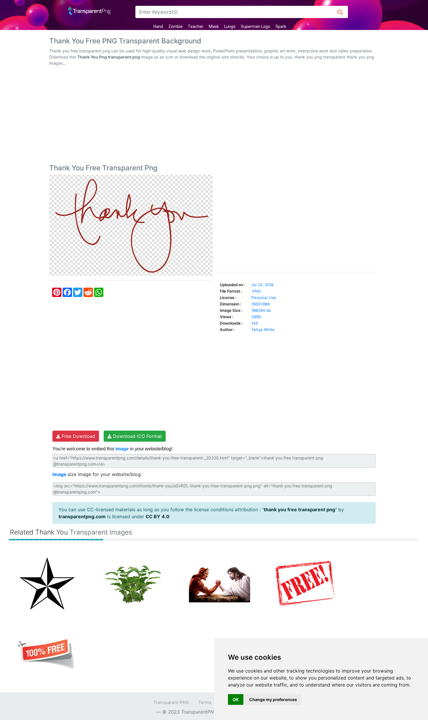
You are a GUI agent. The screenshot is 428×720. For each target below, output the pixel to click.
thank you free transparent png (299, 509)
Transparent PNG (171, 702)
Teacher (196, 26)
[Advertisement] (214, 116)
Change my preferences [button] (273, 699)
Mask (214, 26)
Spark (280, 26)
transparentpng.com (82, 516)
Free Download (77, 436)
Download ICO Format (137, 436)
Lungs (230, 26)
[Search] (340, 12)
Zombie (175, 26)
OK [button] (236, 699)
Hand (158, 26)
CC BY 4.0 (157, 516)
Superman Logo (255, 26)
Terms (204, 702)
